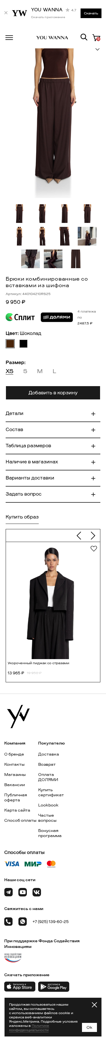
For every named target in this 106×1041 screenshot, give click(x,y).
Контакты (14, 764)
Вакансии (14, 784)
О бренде (14, 754)
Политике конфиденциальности (29, 1027)
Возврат (47, 764)
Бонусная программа (50, 833)
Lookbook (48, 805)
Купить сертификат (51, 792)
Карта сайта (17, 810)
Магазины (15, 774)
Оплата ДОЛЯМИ (48, 777)
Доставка (48, 754)
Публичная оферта (15, 797)
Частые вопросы (47, 818)
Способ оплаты (20, 820)
